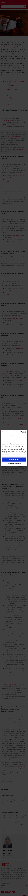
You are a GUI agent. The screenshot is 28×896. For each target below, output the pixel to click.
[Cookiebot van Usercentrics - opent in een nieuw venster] (20, 432)
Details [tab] (14, 435)
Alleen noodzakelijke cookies (14, 463)
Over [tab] (23, 435)
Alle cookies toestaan (14, 459)
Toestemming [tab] (5, 435)
